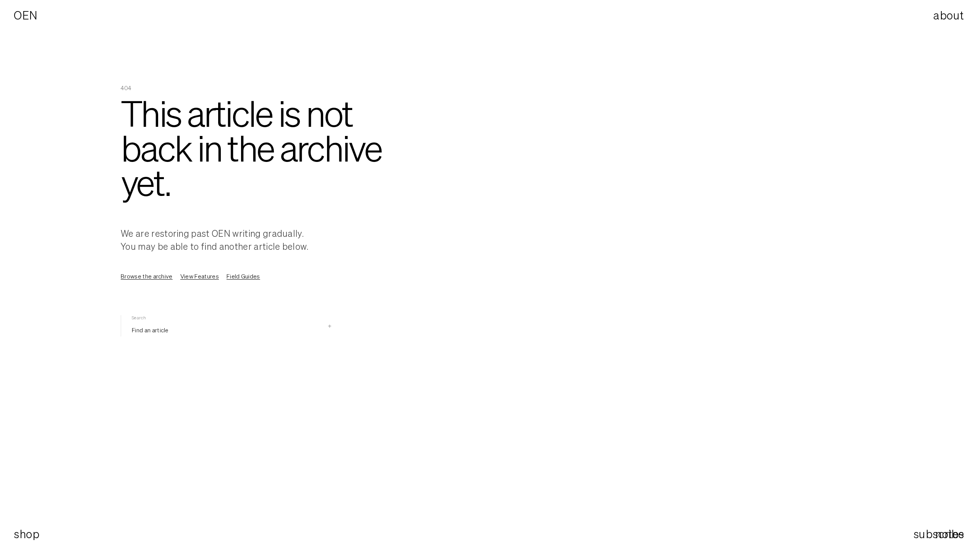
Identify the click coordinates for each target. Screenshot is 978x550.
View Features (199, 276)
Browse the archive (147, 276)
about (948, 15)
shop (26, 534)
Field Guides (243, 276)
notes (949, 534)
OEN (26, 15)
